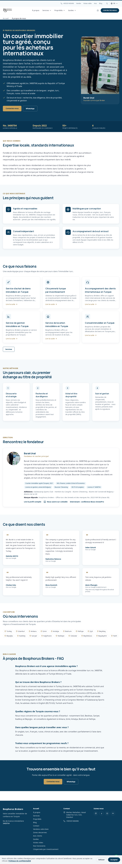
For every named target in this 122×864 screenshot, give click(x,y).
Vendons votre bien (41, 829)
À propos (35, 10)
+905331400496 (68, 3)
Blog (100, 3)
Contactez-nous (110, 10)
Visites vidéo (87, 3)
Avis (95, 3)
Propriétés (58, 10)
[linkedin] (107, 813)
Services (45, 10)
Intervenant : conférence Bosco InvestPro (87, 502)
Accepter (114, 859)
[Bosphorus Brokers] (7, 10)
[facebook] (101, 813)
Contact (36, 826)
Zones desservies (40, 832)
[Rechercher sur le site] (107, 3)
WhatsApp (30, 108)
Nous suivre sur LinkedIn (57, 502)
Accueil (6, 18)
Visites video (38, 842)
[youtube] (113, 813)
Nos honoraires (39, 846)
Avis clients (37, 836)
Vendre (78, 3)
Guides (71, 10)
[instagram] (96, 813)
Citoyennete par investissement (45, 849)
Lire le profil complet (32, 502)
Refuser (101, 859)
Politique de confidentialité (19, 861)
